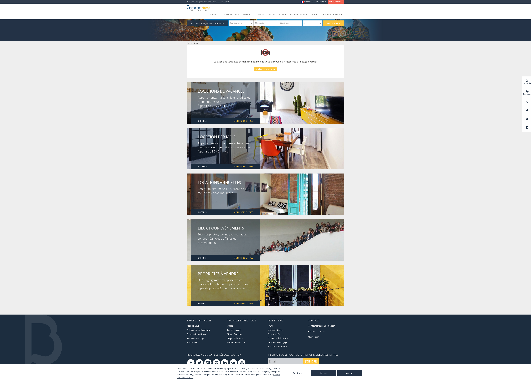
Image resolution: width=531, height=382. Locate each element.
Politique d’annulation (277, 346)
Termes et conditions (196, 334)
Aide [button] (313, 14)
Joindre (311, 361)
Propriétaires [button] (335, 2)
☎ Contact (321, 2)
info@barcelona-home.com (322, 325)
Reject (323, 373)
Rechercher (333, 23)
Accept (349, 373)
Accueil (214, 14)
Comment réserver (276, 334)
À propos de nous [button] (331, 14)
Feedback (527, 94)
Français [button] (308, 2)
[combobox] (241, 23)
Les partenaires (234, 330)
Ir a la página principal (265, 69)
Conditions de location (278, 338)
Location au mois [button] (263, 14)
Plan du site (192, 342)
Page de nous (193, 325)
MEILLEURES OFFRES (243, 121)
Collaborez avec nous (236, 342)
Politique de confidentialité (198, 330)
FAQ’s (270, 325)
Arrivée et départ (275, 330)
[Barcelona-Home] (199, 6)
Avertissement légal (195, 338)
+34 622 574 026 (317, 331)
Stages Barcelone (235, 334)
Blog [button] (282, 14)
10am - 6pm (313, 337)
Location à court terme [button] (235, 14)
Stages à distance (235, 338)
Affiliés (230, 325)
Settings (297, 373)
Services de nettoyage (277, 342)
